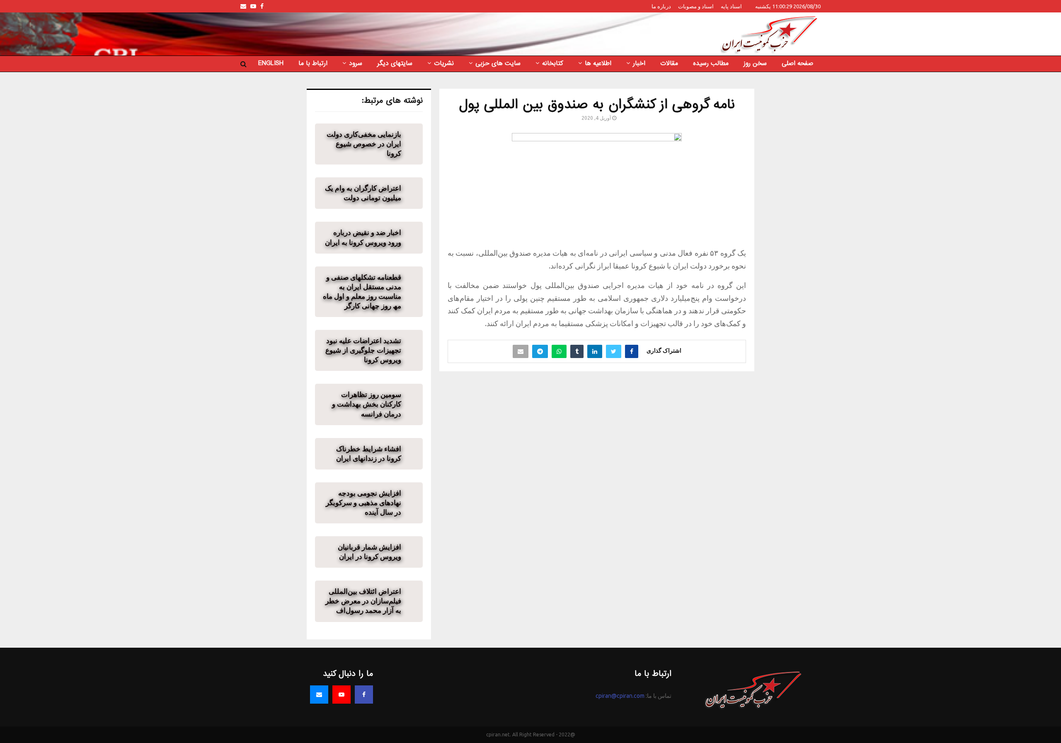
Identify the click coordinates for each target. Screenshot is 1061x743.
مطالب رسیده (711, 63)
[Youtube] (341, 694)
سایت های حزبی (498, 63)
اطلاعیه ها (598, 63)
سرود (355, 63)
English (270, 63)
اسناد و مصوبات (696, 6)
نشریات (444, 63)
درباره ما (661, 6)
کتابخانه (552, 63)
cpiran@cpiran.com (620, 695)
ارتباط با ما (312, 63)
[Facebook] (364, 694)
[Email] (319, 694)
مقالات (669, 63)
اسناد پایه (731, 6)
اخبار (639, 63)
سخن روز (755, 63)
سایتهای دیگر (394, 63)
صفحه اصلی (797, 63)
